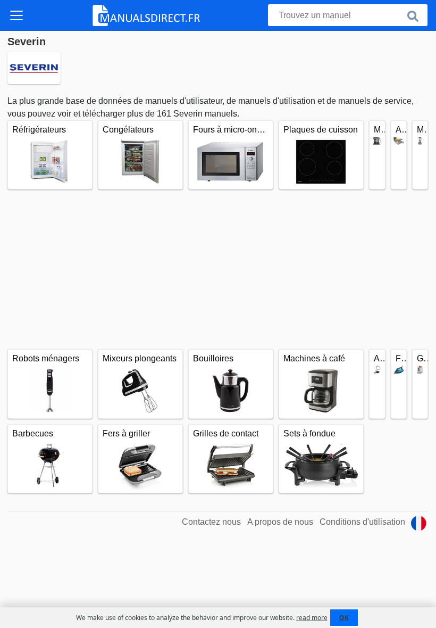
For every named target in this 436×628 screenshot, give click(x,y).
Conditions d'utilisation (362, 521)
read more (312, 617)
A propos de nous (280, 521)
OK (344, 617)
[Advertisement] (217, 269)
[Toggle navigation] (16, 15)
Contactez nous (211, 521)
